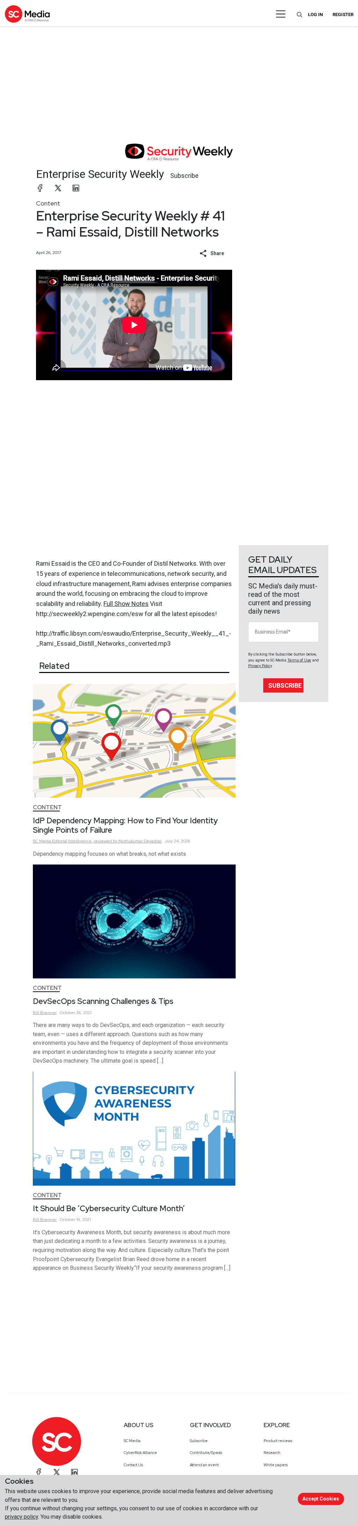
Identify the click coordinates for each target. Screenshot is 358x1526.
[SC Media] (27, 13)
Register (342, 14)
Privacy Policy (260, 666)
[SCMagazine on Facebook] (39, 1472)
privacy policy (21, 1516)
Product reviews (278, 1440)
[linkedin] (76, 188)
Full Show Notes (126, 603)
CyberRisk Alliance (140, 1452)
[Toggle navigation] (281, 14)
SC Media (132, 1440)
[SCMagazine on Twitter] (56, 1472)
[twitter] (58, 188)
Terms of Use (299, 660)
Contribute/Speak (206, 1452)
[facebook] (40, 188)
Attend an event (204, 1464)
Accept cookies (320, 1499)
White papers (276, 1464)
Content (48, 203)
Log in (315, 14)
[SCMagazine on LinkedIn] (74, 1472)
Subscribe (184, 175)
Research (272, 1452)
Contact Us (133, 1464)
